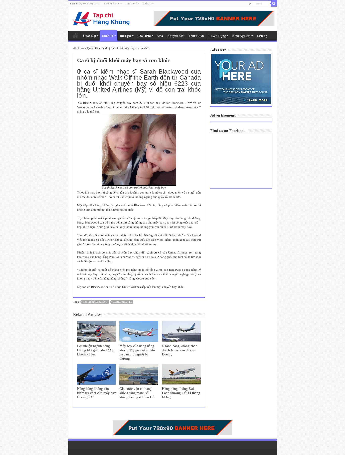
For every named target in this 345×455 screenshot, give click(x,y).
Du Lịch (125, 36)
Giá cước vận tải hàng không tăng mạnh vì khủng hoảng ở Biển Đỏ (136, 393)
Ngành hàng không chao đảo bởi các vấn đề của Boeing (179, 350)
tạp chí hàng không (95, 302)
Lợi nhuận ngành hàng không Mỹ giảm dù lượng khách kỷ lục (95, 350)
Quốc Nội (89, 36)
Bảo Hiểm (144, 36)
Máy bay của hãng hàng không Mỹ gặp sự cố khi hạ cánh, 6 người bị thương (137, 352)
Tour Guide (196, 36)
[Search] (274, 4)
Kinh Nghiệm (241, 36)
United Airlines (122, 302)
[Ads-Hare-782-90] (214, 17)
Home (75, 35)
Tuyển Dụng (217, 36)
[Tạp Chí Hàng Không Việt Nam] (101, 18)
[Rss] (250, 3)
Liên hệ (262, 36)
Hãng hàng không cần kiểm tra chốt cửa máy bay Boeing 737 (96, 393)
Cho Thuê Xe (132, 3)
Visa (160, 36)
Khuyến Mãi (175, 36)
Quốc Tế (107, 36)
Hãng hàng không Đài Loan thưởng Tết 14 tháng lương (181, 393)
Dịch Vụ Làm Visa (113, 3)
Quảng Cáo (148, 3)
